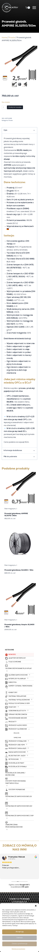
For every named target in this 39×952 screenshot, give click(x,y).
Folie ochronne (15, 662)
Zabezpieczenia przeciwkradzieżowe (14, 826)
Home (4, 38)
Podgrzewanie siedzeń (18, 718)
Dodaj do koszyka (14, 107)
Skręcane (17, 737)
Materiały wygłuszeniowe (19, 700)
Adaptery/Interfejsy (17, 658)
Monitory (12, 707)
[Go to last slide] (13, 84)
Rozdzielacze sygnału (18, 767)
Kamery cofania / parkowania (20, 686)
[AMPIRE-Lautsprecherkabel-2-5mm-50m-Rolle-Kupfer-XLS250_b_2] (19, 64)
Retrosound (14, 759)
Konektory (13, 692)
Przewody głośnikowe (18, 729)
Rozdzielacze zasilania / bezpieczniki (15, 774)
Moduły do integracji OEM (19, 703)
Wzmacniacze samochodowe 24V (18, 806)
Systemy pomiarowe (17, 789)
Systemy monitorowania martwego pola (15, 782)
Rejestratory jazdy (17, 756)
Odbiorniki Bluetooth (17, 711)
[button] (36, 906)
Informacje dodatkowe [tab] (13, 450)
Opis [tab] (5, 130)
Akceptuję (20, 932)
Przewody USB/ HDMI (17, 745)
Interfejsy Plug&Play (17, 679)
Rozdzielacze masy (16, 763)
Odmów (19, 938)
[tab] (17, 79)
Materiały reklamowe (17, 696)
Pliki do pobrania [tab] (10, 456)
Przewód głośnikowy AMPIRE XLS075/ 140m (16, 514)
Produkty (12, 722)
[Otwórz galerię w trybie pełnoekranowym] (35, 79)
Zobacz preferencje (19, 944)
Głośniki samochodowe (18, 675)
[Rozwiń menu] (34, 7)
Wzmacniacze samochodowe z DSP (19, 816)
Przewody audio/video (18, 725)
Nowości (12, 654)
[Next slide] (26, 84)
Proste (12, 38)
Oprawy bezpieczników (18, 714)
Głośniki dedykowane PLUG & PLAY (18, 668)
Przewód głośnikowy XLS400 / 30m (18, 570)
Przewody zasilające (17, 748)
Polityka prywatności (18, 949)
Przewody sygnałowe (18, 741)
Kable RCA (12, 682)
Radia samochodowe (17, 752)
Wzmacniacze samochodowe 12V (18, 796)
